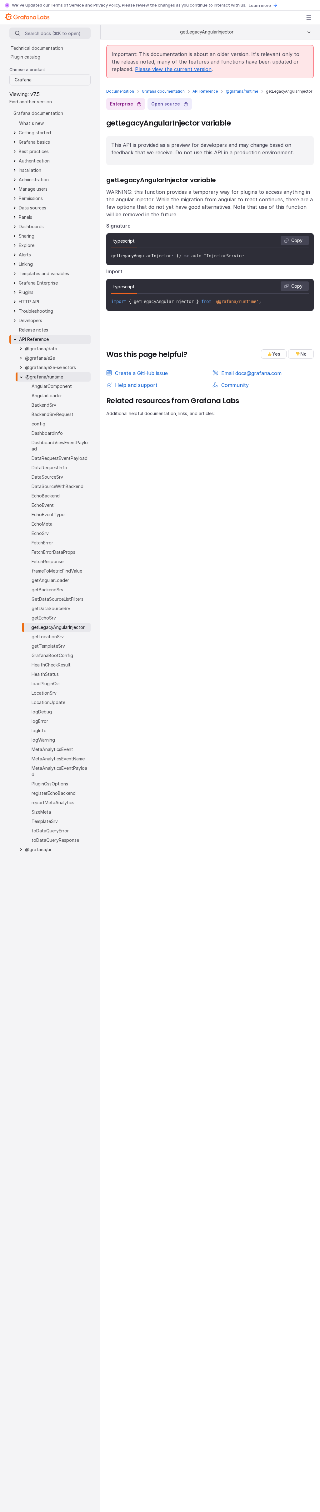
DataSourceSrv (47, 477)
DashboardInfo (47, 433)
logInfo (39, 730)
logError (40, 721)
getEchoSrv (44, 617)
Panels (25, 217)
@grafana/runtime (242, 91)
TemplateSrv (45, 821)
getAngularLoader (50, 580)
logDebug (42, 711)
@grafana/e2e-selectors (50, 367)
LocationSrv (44, 693)
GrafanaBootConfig (52, 655)
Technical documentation (37, 48)
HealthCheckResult (51, 664)
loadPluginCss (46, 683)
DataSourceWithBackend (57, 486)
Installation (30, 170)
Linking (26, 264)
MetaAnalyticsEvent (52, 749)
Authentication (34, 160)
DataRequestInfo (49, 467)
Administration (34, 179)
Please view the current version (173, 69)
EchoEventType (48, 514)
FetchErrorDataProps (53, 552)
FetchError (42, 542)
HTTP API (29, 301)
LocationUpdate (48, 702)
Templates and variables (44, 273)
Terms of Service (67, 5)
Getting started (35, 132)
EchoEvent (43, 505)
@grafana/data (41, 348)
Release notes (33, 329)
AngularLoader (47, 395)
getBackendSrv (47, 589)
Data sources (32, 207)
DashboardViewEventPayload (60, 445)
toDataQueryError (50, 830)
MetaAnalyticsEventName (58, 758)
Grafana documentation (163, 91)
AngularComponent (52, 386)
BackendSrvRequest (52, 414)
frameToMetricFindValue (57, 570)
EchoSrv (40, 533)
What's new (31, 123)
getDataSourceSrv (51, 608)
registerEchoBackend (54, 793)
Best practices (34, 151)
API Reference (205, 91)
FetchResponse (47, 561)
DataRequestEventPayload (60, 458)
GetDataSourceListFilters (57, 599)
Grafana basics (34, 142)
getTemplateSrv (48, 646)
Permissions (31, 198)
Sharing (26, 236)
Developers (30, 320)
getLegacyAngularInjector (58, 627)
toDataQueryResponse (55, 840)
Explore (26, 245)
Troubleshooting (36, 311)
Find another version (30, 101)
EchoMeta (42, 524)
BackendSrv (44, 405)
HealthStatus (45, 674)
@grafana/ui (38, 849)
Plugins (26, 292)
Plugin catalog (25, 56)
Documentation (120, 91)
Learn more (260, 5)
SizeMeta (41, 812)
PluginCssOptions (50, 783)
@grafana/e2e (40, 358)
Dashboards (31, 226)
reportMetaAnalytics (53, 802)
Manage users (33, 189)
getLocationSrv (48, 636)
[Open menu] (308, 17)
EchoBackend (46, 495)
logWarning (43, 740)
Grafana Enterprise (38, 282)
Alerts (25, 254)
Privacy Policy (106, 5)
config (38, 423)
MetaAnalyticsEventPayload (59, 771)
